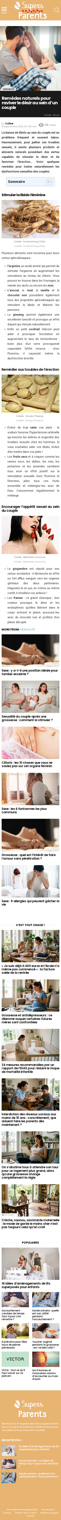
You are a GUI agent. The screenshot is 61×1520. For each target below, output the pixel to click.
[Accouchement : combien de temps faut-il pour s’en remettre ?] (15, 1299)
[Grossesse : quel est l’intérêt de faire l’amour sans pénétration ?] (30, 835)
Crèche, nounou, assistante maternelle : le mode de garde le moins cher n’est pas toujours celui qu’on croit (30, 1223)
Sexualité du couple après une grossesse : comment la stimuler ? (27, 718)
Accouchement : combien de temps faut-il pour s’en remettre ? (13, 1315)
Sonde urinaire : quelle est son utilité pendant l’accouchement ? (45, 1315)
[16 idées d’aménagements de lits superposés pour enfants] (30, 1264)
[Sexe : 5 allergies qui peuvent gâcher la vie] (30, 881)
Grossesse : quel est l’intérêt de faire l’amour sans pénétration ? (28, 857)
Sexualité (27, 629)
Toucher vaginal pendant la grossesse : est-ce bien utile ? (45, 1344)
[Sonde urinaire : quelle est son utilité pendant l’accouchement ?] (46, 1299)
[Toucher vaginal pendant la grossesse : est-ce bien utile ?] (46, 1330)
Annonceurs (47, 1509)
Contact (7, 1513)
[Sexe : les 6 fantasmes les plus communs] (30, 789)
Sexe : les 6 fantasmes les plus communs (24, 810)
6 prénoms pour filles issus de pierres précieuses (14, 1344)
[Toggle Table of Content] (47, 181)
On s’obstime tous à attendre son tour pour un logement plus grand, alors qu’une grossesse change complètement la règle (30, 1172)
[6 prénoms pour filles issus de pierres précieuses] (15, 1330)
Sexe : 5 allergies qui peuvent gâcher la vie (30, 903)
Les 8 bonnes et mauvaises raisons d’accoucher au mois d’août (45, 1375)
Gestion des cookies (26, 1513)
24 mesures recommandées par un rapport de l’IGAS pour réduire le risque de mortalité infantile (30, 1068)
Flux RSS (31, 1516)
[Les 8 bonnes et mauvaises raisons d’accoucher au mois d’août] (46, 1359)
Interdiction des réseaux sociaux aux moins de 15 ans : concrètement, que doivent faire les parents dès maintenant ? (29, 1119)
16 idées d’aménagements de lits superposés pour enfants (26, 1285)
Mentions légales (49, 1513)
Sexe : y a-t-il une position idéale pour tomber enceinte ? (30, 672)
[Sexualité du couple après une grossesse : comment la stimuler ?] (30, 697)
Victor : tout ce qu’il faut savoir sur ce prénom (13, 1373)
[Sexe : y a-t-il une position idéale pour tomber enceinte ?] (30, 650)
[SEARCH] (56, 10)
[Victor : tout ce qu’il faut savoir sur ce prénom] (15, 1359)
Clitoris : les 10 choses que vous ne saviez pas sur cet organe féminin (27, 764)
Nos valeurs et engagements (22, 1509)
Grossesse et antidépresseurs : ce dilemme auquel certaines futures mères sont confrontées (27, 1018)
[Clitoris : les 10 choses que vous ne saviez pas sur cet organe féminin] (30, 743)
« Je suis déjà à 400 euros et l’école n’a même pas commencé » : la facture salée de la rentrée (30, 969)
